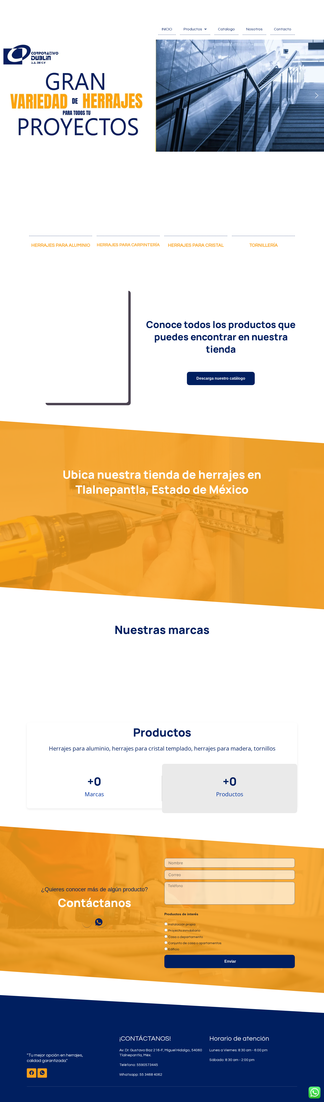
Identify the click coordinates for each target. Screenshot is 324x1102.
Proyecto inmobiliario (184, 930)
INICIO (167, 29)
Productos (193, 29)
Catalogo (226, 29)
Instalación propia (181, 924)
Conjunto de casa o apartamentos (194, 943)
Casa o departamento (185, 937)
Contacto (282, 29)
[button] (7, 95)
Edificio (173, 949)
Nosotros (254, 29)
